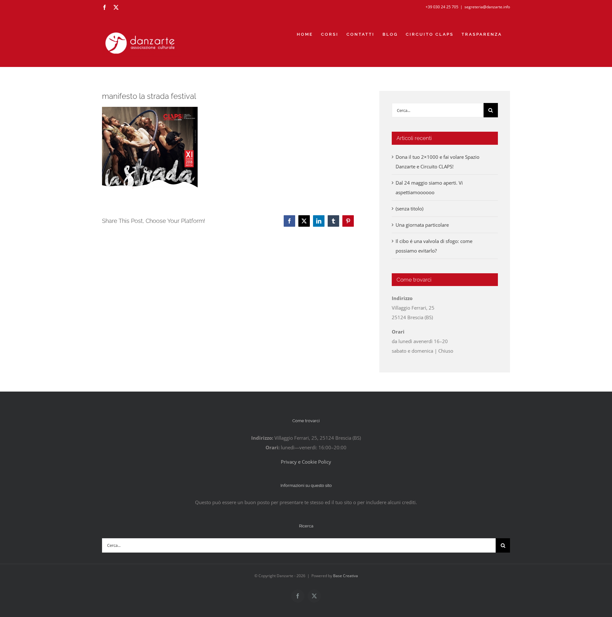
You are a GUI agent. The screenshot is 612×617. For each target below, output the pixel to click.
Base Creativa (345, 575)
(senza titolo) (409, 208)
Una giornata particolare (422, 225)
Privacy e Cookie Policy (306, 462)
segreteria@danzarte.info (487, 7)
